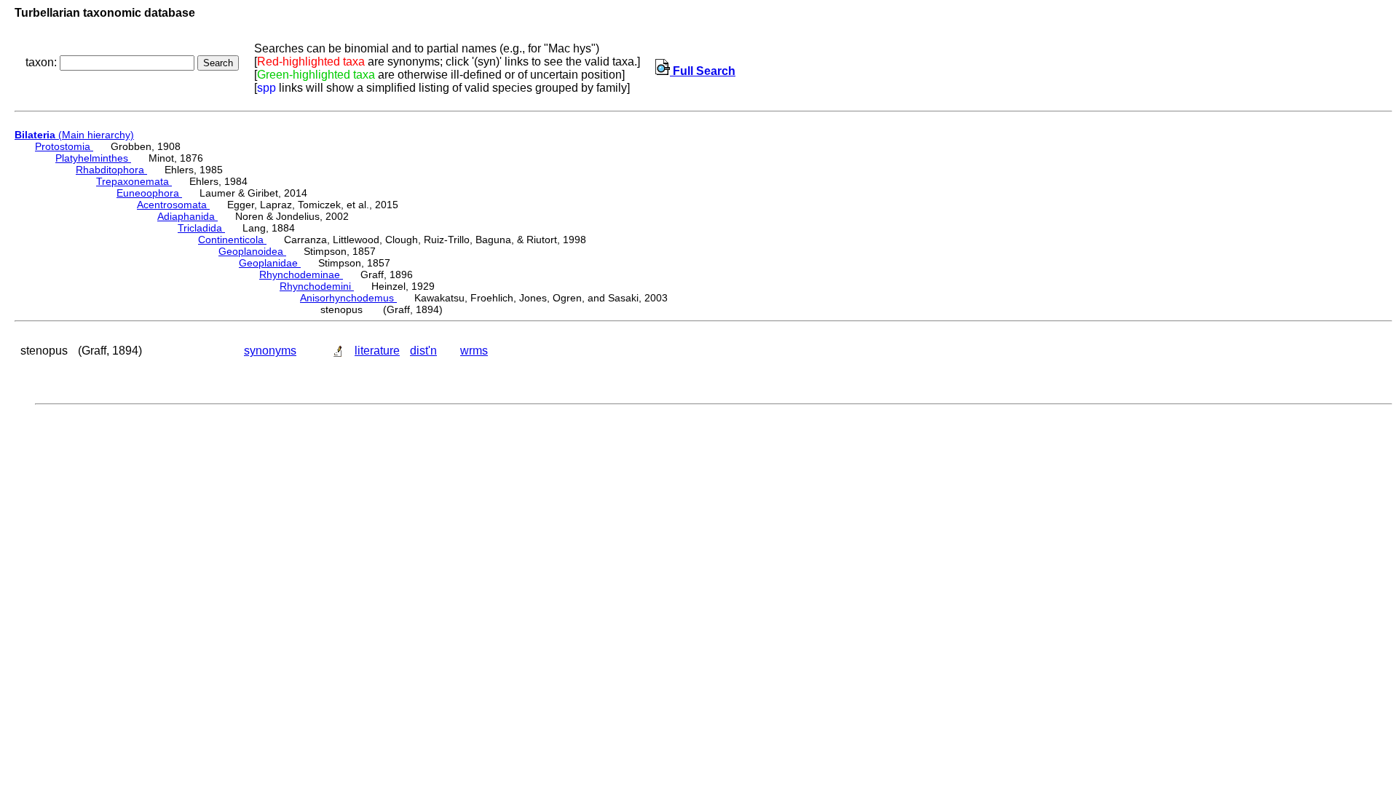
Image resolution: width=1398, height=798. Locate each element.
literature (377, 350)
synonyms (270, 350)
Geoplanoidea (252, 251)
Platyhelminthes (93, 158)
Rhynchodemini (317, 286)
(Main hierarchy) (74, 135)
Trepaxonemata (134, 181)
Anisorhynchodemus (348, 298)
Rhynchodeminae (301, 274)
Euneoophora (149, 193)
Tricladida (201, 228)
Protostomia (64, 146)
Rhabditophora (111, 169)
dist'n (423, 350)
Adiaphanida (187, 216)
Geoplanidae (270, 263)
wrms (474, 350)
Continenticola (232, 239)
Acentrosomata (173, 204)
